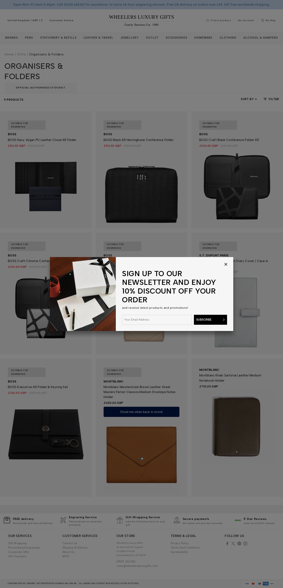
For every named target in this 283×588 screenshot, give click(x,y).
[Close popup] (226, 264)
